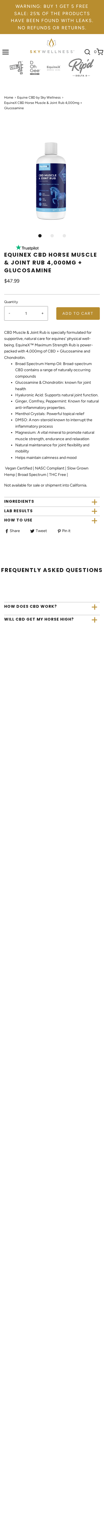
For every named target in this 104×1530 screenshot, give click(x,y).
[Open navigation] (5, 52)
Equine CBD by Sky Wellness (39, 97)
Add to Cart (77, 313)
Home (8, 97)
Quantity (11, 302)
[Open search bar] (87, 52)
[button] (52, 181)
